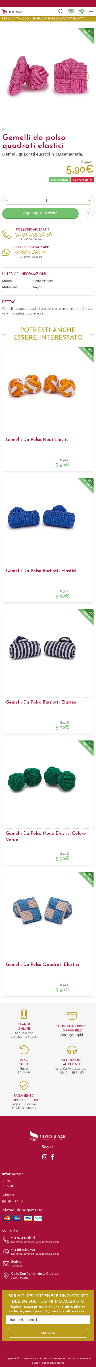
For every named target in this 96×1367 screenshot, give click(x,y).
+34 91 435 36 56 (35, 1239)
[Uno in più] (89, 200)
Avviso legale (57, 1358)
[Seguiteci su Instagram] (44, 1156)
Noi (9, 1181)
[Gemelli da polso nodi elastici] (48, 386)
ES (4, 1201)
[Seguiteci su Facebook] (52, 1156)
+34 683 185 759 (35, 1251)
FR (17, 1201)
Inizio (6, 18)
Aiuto (10, 1185)
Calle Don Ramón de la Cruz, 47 (34, 1275)
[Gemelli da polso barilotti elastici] (48, 517)
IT (22, 1201)
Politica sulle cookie (52, 1362)
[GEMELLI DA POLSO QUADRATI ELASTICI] (48, 74)
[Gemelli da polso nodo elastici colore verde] (48, 779)
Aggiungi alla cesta (40, 213)
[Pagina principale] (12, 11)
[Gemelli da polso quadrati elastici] (48, 911)
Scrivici (17, 1263)
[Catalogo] (91, 11)
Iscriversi (48, 1333)
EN (10, 1201)
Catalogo (21, 18)
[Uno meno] (6, 200)
